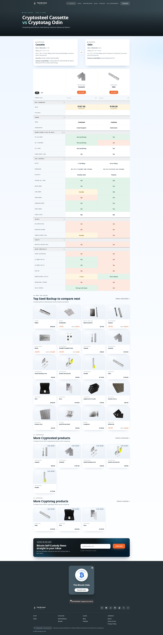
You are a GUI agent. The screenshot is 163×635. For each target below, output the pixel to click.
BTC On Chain (39, 137)
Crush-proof (38, 197)
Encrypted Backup (40, 229)
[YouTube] (106, 608)
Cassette (40, 44)
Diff (42, 93)
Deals (80, 3)
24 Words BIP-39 (39, 265)
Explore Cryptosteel (122, 438)
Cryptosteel (40, 42)
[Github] (115, 608)
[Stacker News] (123, 608)
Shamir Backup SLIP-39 (41, 276)
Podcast (102, 3)
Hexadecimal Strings (41, 282)
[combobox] (81, 98)
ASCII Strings (39, 287)
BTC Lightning (39, 142)
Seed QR (37, 270)
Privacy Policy (112, 624)
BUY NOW (81, 92)
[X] (102, 608)
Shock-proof (38, 208)
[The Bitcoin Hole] (40, 608)
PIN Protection (39, 223)
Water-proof (38, 186)
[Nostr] (110, 608)
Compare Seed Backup (122, 298)
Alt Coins (38, 148)
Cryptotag (92, 42)
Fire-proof (38, 191)
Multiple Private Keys (41, 244)
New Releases (87, 3)
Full (37, 93)
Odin (90, 44)
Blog (96, 3)
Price (36, 107)
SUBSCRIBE (119, 546)
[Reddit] (119, 608)
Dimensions (38, 169)
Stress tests (39, 214)
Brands (60, 621)
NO (81, 197)
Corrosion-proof (39, 203)
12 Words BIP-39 (39, 259)
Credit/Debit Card (40, 154)
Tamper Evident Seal (41, 235)
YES (81, 214)
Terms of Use (112, 621)
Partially (81, 192)
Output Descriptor (40, 253)
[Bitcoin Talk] (128, 608)
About (110, 619)
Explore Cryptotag (122, 501)
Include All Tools (40, 180)
